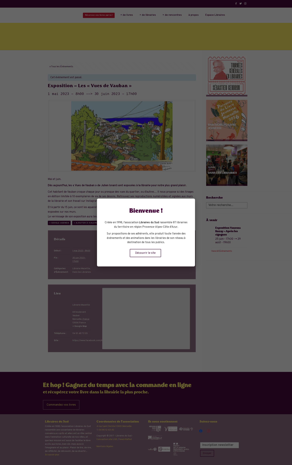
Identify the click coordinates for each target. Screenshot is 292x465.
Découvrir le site (145, 253)
